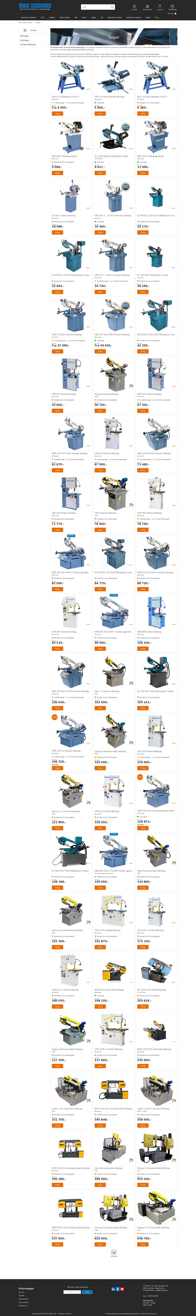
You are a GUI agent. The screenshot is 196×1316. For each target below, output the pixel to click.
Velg (57, 113)
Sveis (84, 17)
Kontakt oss (23, 1306)
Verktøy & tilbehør (133, 17)
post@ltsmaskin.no (161, 1290)
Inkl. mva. (171, 13)
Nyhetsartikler (24, 1299)
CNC (42, 17)
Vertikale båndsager (28, 44)
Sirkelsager (24, 40)
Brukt (148, 17)
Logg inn (160, 6)
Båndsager (24, 36)
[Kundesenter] (147, 6)
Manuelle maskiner (28, 17)
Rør (76, 17)
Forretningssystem (112, 1314)
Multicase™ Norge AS (149, 1314)
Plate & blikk (65, 17)
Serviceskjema (24, 1302)
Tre (101, 17)
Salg (157, 17)
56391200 (149, 1290)
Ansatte (21, 1296)
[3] (113, 1251)
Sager (93, 17)
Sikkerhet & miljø (115, 17)
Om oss (21, 1292)
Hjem (30, 22)
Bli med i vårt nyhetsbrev (78, 1287)
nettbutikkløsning (127, 1314)
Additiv (52, 17)
